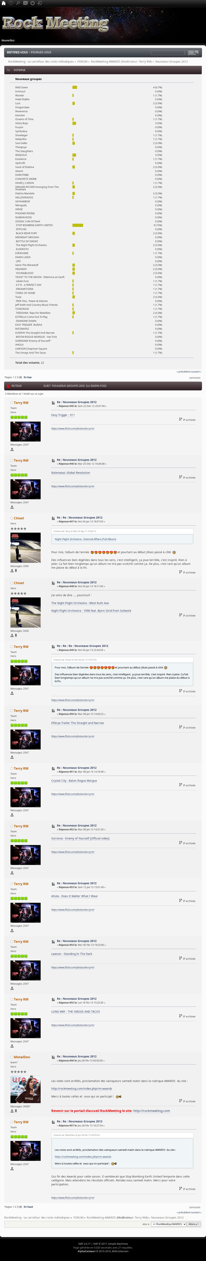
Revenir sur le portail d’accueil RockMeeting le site (91, 1111)
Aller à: (146, 1224)
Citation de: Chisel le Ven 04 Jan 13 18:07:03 (75, 659)
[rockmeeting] (16, 1111)
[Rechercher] (18, 3)
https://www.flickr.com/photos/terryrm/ (72, 428)
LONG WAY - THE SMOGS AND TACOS (75, 1011)
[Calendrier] (25, 3)
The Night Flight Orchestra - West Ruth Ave (80, 603)
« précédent (184, 371)
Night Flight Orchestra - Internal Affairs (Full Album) (85, 539)
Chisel (19, 518)
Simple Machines (118, 1244)
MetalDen (22, 1057)
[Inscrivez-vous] (39, 3)
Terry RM (145, 61)
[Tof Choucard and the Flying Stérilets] (16, 571)
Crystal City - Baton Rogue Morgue (74, 780)
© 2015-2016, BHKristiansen (103, 1251)
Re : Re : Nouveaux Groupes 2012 (79, 517)
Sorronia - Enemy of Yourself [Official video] (80, 838)
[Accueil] (3, 3)
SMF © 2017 (100, 1244)
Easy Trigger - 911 (63, 415)
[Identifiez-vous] (32, 3)
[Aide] (10, 3)
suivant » (196, 371)
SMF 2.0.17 (84, 1244)
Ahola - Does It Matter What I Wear (74, 896)
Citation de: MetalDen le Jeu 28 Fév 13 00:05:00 (77, 1135)
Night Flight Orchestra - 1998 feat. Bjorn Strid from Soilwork (91, 610)
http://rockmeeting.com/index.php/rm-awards (81, 1088)
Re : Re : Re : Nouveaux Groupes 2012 (82, 646)
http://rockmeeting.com (151, 1111)
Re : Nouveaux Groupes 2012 (77, 402)
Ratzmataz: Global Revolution (70, 473)
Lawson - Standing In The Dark (71, 954)
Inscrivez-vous (41, 52)
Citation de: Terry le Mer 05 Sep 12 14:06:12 (75, 531)
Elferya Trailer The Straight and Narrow (77, 723)
